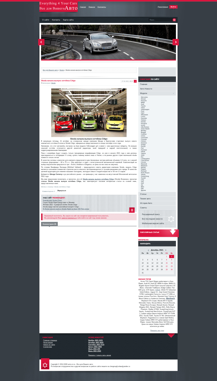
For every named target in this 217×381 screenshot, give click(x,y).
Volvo (143, 108)
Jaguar (143, 153)
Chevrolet (144, 138)
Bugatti (143, 132)
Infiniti (143, 152)
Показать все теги (157, 331)
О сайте (45, 20)
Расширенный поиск (151, 214)
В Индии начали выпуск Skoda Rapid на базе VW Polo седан (66, 209)
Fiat (142, 148)
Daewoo (144, 143)
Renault (143, 171)
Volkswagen (145, 109)
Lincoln (143, 162)
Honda (143, 122)
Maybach (144, 166)
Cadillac (144, 134)
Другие (143, 190)
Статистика (47, 347)
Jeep (142, 155)
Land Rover (145, 160)
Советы (143, 208)
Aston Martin (145, 129)
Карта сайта (68, 20)
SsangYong (145, 176)
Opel (142, 113)
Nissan (143, 99)
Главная (143, 84)
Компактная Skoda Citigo (52, 200)
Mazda (143, 167)
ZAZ (142, 183)
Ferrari (143, 146)
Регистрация (48, 342)
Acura (143, 125)
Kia (142, 157)
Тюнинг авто (145, 199)
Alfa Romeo (145, 127)
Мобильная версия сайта (153, 223)
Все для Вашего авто (50, 70)
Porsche (144, 101)
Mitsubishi (144, 115)
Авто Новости (146, 89)
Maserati (144, 164)
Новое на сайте (49, 345)
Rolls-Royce (145, 173)
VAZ (142, 181)
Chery (143, 136)
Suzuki (143, 178)
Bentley (143, 130)
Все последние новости (152, 219)
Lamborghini (145, 159)
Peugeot (144, 123)
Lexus (143, 116)
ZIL (142, 185)
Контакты (56, 20)
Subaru (143, 120)
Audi (142, 104)
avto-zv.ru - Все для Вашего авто (58, 6)
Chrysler (144, 139)
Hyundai (144, 118)
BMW (143, 102)
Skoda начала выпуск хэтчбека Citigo (98, 179)
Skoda (62, 70)
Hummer (144, 150)
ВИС (142, 187)
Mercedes (144, 97)
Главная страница (50, 340)
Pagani (143, 169)
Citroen (143, 141)
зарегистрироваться (69, 218)
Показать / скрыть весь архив (99, 355)
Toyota (143, 106)
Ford (142, 111)
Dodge (143, 145)
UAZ (142, 180)
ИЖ (142, 188)
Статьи (143, 194)
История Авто (146, 203)
